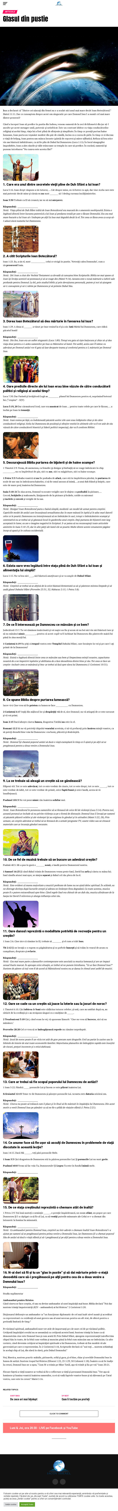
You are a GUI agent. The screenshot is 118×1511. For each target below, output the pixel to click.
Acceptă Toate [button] (27, 1504)
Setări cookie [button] (10, 1504)
